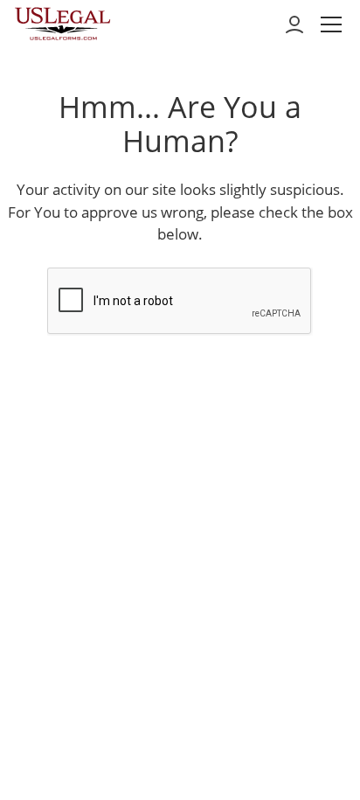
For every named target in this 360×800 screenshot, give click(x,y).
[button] (331, 24)
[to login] (294, 24)
